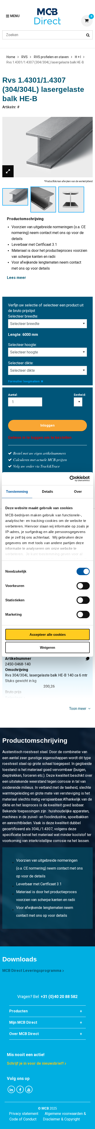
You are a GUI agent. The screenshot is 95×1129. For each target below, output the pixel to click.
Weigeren (47, 647)
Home (10, 57)
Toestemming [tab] (17, 491)
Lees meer (16, 277)
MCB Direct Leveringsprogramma (31, 970)
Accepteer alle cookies (48, 634)
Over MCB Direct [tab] (24, 1034)
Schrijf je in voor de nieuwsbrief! (35, 1063)
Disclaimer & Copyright (61, 1119)
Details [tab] (47, 491)
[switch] (83, 585)
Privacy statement (23, 1113)
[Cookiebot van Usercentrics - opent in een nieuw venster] (69, 479)
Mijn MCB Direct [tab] (23, 1022)
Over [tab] (78, 491)
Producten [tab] (18, 1011)
